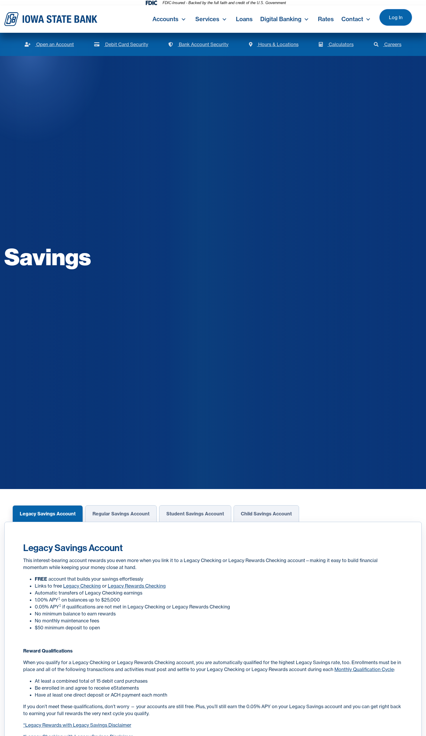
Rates (326, 19)
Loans (244, 19)
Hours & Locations (273, 44)
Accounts (165, 19)
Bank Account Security (198, 44)
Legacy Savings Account (48, 514)
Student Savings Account (195, 514)
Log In (396, 17)
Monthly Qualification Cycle (364, 669)
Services (207, 19)
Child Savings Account (266, 514)
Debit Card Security (121, 44)
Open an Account (49, 44)
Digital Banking (280, 19)
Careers (387, 44)
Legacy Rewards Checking (137, 586)
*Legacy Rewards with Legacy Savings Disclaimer (77, 725)
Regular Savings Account (121, 514)
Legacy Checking (82, 586)
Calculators (336, 44)
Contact (352, 19)
